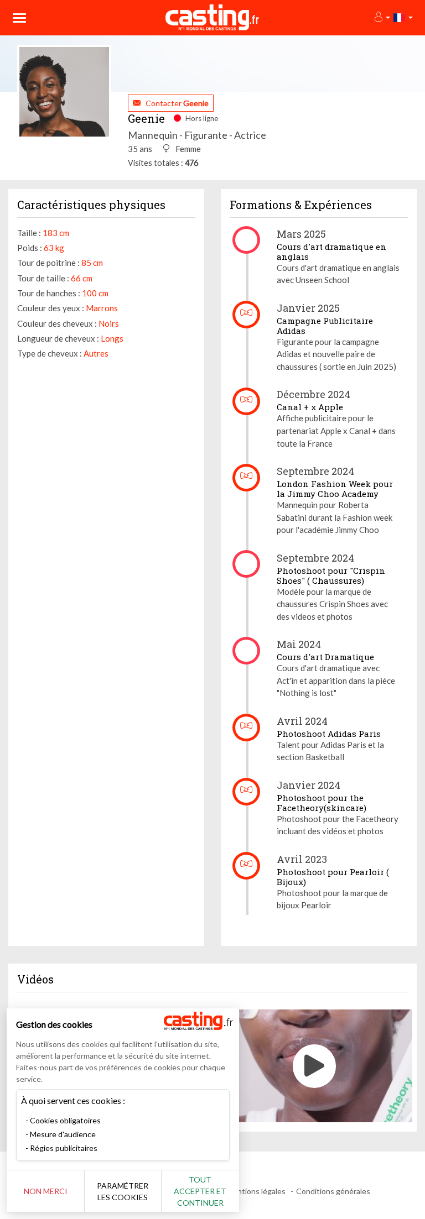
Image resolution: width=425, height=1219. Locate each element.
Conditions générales (333, 1191)
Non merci (46, 1191)
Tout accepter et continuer (200, 1191)
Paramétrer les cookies (122, 1191)
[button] (382, 17)
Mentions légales (256, 1191)
